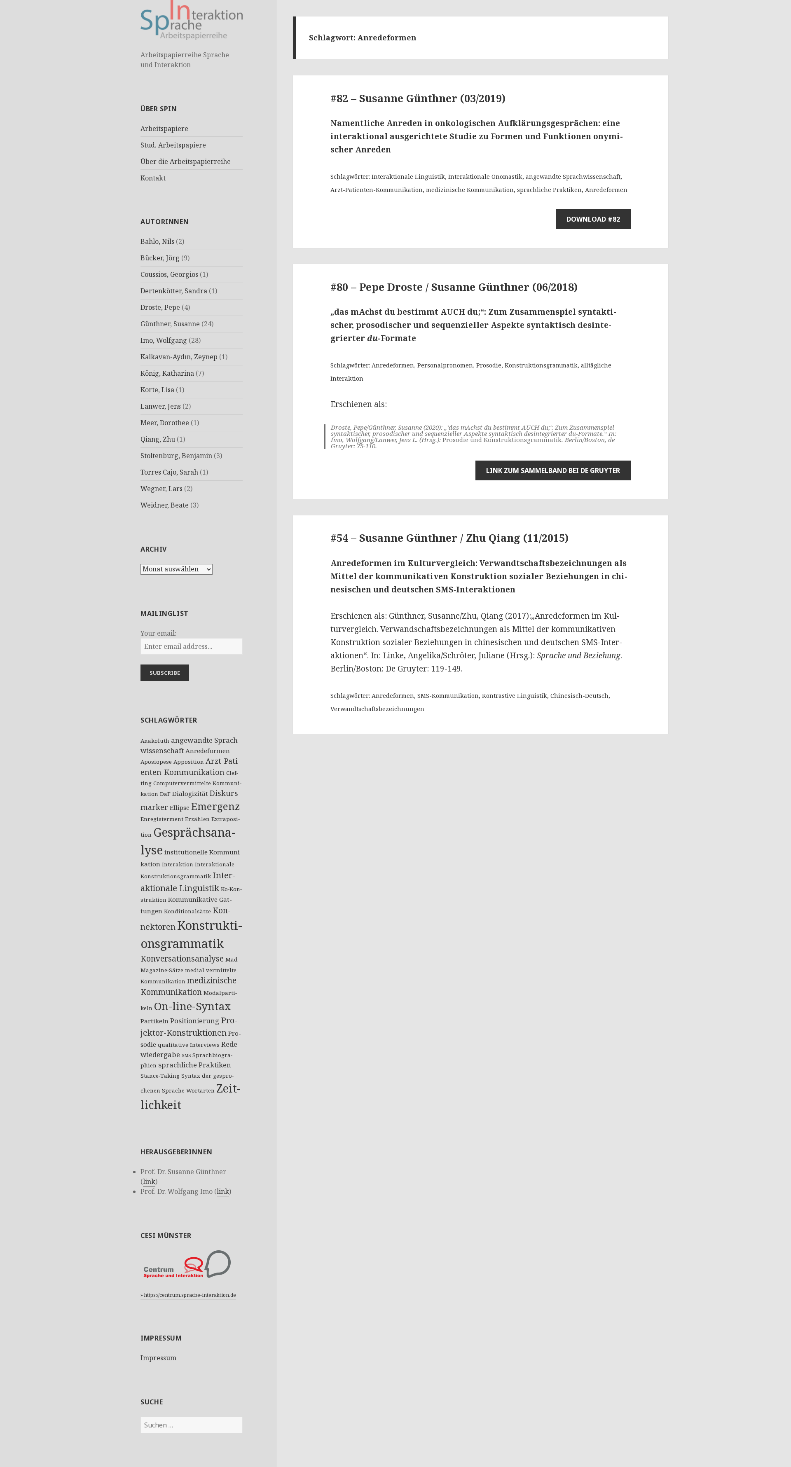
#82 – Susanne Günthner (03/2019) (417, 98)
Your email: (158, 633)
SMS (186, 1055)
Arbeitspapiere (164, 128)
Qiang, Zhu (157, 439)
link (149, 1181)
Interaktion (177, 864)
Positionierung (194, 1020)
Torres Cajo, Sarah (169, 472)
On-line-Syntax (192, 1006)
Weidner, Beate (164, 505)
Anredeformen (207, 750)
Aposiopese (156, 761)
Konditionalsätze (187, 911)
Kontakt (153, 177)
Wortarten (200, 1090)
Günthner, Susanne (170, 323)
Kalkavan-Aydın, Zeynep (179, 356)
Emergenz (215, 806)
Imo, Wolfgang (163, 340)
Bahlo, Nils (157, 241)
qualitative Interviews (189, 1044)
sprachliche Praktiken (194, 1064)
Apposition (188, 761)
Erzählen (197, 819)
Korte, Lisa (157, 389)
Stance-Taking (160, 1075)
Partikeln (154, 1021)
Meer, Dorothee (164, 422)
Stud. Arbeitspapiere (173, 145)
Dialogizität (190, 793)
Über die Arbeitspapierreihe (185, 161)
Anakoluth (154, 740)
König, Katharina (167, 373)
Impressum (158, 1357)
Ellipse (180, 807)
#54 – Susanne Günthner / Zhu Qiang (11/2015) (449, 538)
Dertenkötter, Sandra (173, 290)
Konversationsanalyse (182, 958)
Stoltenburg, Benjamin (176, 455)
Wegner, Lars (161, 488)
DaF (165, 794)
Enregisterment (161, 819)
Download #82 (593, 219)
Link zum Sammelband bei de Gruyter (553, 470)
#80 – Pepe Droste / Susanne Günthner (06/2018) (454, 287)
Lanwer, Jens (160, 406)
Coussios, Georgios (169, 274)
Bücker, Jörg (160, 257)
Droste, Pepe (160, 307)
